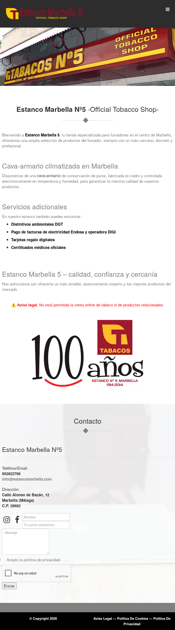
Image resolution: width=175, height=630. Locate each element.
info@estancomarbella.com (27, 479)
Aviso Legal (102, 618)
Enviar (9, 586)
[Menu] (168, 9)
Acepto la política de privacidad (33, 559)
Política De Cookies (132, 618)
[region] (87, 57)
